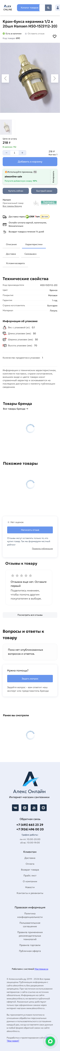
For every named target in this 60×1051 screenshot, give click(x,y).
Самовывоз (30, 253)
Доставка (11, 253)
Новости (30, 887)
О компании (30, 881)
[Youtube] (34, 807)
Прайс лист (30, 875)
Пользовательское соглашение (30, 924)
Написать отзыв (30, 529)
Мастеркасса (41, 969)
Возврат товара (30, 869)
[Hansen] (45, 203)
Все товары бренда (12, 206)
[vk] (15, 807)
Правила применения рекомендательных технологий (30, 936)
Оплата (30, 863)
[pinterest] (24, 807)
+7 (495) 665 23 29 (29, 825)
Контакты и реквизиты (30, 893)
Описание (11, 244)
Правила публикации (42, 548)
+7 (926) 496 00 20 (30, 829)
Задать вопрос (30, 678)
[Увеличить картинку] (30, 78)
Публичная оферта (30, 950)
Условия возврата (15, 263)
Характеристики (33, 244)
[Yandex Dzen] (43, 807)
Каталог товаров (29, 7)
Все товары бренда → (15, 408)
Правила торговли (29, 945)
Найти (48, 8)
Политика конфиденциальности (30, 915)
